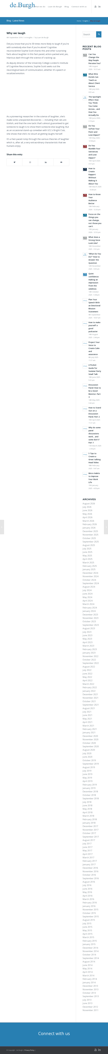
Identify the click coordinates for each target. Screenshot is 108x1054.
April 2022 (87, 680)
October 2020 (89, 743)
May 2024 (87, 597)
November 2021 (90, 697)
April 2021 (87, 722)
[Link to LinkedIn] (99, 6)
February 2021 (90, 729)
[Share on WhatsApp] (30, 162)
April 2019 (87, 781)
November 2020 (90, 739)
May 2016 (87, 892)
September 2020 (91, 746)
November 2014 (90, 951)
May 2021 (87, 718)
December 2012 (90, 1006)
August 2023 (89, 628)
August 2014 (89, 961)
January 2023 (89, 652)
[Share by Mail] (61, 162)
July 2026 (87, 507)
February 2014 (90, 979)
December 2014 (90, 947)
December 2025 (90, 531)
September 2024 (91, 583)
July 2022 (87, 670)
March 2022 (88, 684)
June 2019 (87, 774)
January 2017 (89, 864)
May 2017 (87, 850)
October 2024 (89, 579)
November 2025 (90, 534)
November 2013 (90, 989)
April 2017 (87, 854)
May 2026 (87, 513)
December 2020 (90, 736)
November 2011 (90, 1010)
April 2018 (87, 812)
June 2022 (87, 673)
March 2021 (88, 725)
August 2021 (89, 708)
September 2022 (91, 663)
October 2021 (89, 701)
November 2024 (90, 576)
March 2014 (88, 975)
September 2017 (91, 836)
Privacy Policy (29, 1050)
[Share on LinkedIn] (45, 162)
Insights (29, 37)
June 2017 (87, 847)
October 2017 (89, 833)
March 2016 (88, 899)
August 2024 (89, 586)
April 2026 (87, 517)
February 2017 (90, 860)
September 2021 (91, 704)
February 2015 (90, 940)
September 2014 (91, 958)
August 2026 (89, 503)
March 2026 (88, 520)
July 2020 (87, 753)
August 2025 (89, 545)
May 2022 (87, 677)
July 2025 (87, 548)
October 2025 (89, 538)
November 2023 (90, 618)
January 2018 (89, 822)
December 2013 (90, 985)
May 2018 (87, 808)
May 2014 (87, 968)
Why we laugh (16, 33)
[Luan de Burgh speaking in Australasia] (106, 527)
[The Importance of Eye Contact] (2, 527)
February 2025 (90, 566)
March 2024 (88, 604)
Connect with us (54, 1033)
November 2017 (90, 829)
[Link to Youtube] (95, 6)
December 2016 (90, 867)
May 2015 (87, 930)
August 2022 (89, 666)
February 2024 (90, 607)
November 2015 (90, 909)
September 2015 (91, 916)
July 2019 (87, 770)
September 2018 (91, 798)
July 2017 (87, 843)
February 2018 (90, 819)
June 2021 (87, 715)
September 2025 (91, 541)
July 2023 (87, 632)
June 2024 (87, 593)
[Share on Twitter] (14, 162)
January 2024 (89, 611)
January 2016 (89, 906)
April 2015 (87, 933)
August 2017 (89, 840)
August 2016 (89, 881)
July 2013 (87, 999)
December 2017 (90, 826)
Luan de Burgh (43, 37)
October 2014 (89, 954)
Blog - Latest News (15, 21)
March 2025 (88, 562)
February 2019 (90, 784)
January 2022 (89, 691)
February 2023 (90, 649)
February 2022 (90, 687)
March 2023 (88, 645)
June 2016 (87, 888)
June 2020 (87, 756)
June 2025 (87, 552)
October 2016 (89, 874)
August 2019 (89, 767)
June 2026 (87, 510)
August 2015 (89, 919)
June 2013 (87, 1003)
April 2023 (87, 642)
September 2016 (91, 878)
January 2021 (89, 732)
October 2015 (89, 913)
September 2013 (91, 996)
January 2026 (89, 527)
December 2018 (90, 791)
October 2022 (89, 659)
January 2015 (89, 944)
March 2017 (88, 857)
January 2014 (89, 982)
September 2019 (91, 763)
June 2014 (87, 965)
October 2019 (89, 760)
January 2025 (89, 569)
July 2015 (87, 923)
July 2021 (87, 711)
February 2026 (90, 524)
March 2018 (88, 815)
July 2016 (87, 885)
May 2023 (87, 638)
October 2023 (89, 621)
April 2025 (87, 559)
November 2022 (90, 656)
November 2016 (90, 871)
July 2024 (87, 590)
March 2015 (88, 937)
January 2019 (89, 788)
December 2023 (90, 614)
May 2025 (87, 555)
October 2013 (89, 992)
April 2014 (87, 972)
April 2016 (87, 895)
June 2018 (87, 805)
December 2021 (90, 694)
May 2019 (87, 777)
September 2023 (91, 625)
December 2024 (90, 572)
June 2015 (87, 926)
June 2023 (87, 635)
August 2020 (89, 749)
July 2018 (87, 802)
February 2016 (90, 902)
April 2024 (87, 600)
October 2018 (89, 795)
